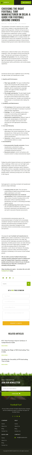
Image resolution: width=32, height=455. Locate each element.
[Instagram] (14, 416)
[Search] (29, 284)
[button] (2, 2)
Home (3, 424)
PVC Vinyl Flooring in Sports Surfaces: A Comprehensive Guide (14, 341)
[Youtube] (19, 416)
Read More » (4, 345)
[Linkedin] (17, 416)
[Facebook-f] (12, 416)
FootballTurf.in (5, 271)
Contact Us (4, 431)
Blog (2, 428)
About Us (4, 426)
